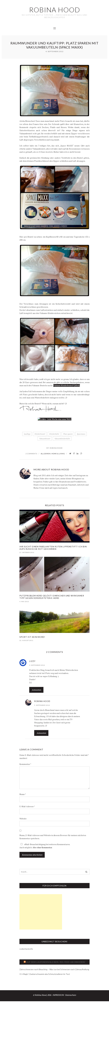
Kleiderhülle (54, 434)
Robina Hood (56, 448)
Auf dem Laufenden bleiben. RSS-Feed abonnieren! (55, 962)
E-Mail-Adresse (27, 806)
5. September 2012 (42, 705)
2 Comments (31, 454)
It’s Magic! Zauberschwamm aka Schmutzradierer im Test (44, 974)
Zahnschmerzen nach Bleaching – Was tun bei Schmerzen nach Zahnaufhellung (54, 969)
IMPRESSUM (58, 995)
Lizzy (32, 661)
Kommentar (25, 764)
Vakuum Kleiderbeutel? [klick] (66, 385)
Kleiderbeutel (39, 434)
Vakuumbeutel (44, 439)
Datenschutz (70, 995)
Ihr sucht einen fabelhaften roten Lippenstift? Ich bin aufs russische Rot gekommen (53, 547)
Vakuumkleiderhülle (62, 439)
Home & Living (58, 454)
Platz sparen (68, 434)
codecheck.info (26, 949)
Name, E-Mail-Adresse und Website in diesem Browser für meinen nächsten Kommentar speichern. (52, 837)
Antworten (36, 689)
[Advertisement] (40, 912)
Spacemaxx (81, 434)
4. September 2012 (37, 665)
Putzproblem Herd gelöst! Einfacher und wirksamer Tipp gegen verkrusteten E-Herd (51, 596)
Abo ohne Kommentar (42, 847)
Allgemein (46, 454)
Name (22, 794)
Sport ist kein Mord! (32, 637)
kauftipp (27, 434)
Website (23, 818)
